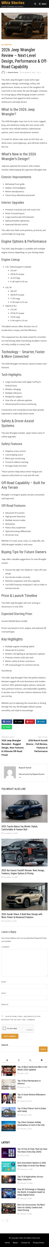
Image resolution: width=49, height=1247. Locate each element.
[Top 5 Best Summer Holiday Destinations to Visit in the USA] (8, 1122)
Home (7, 1242)
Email (4, 993)
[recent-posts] (18, 1060)
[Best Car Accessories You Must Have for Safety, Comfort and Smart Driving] (8, 1205)
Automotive (6, 45)
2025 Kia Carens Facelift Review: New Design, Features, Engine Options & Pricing (22, 872)
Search (4, 1044)
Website (4, 1004)
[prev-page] (3, 1220)
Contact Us (25, 1242)
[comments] (30, 1060)
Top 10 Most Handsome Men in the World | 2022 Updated (32, 1068)
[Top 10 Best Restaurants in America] (8, 1081)
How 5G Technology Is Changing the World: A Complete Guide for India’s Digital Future (31, 1192)
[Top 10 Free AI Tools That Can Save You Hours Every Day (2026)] (8, 1149)
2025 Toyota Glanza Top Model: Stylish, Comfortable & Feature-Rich (19, 828)
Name (4, 982)
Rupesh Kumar (13, 72)
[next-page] (7, 1220)
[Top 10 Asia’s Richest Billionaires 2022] (8, 1095)
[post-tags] (42, 1060)
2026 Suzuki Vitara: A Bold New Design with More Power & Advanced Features (21, 916)
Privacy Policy (38, 1242)
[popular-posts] (7, 1060)
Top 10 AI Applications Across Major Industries (30, 1178)
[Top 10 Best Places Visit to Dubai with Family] (8, 1108)
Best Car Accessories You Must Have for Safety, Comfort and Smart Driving (31, 1207)
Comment (6, 947)
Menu (43, 4)
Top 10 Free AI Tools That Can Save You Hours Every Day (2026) (32, 1150)
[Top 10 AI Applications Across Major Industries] (8, 1177)
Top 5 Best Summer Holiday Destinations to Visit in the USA (30, 1123)
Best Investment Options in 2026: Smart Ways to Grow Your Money (31, 1164)
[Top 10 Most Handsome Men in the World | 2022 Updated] (8, 1067)
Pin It (31, 722)
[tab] (7, 1060)
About (15, 1242)
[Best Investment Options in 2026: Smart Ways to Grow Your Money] (8, 1163)
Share (8, 722)
